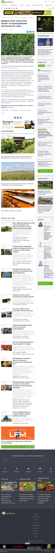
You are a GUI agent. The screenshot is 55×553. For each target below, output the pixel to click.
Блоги (21, 5)
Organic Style (24, 304)
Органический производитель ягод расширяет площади (23, 343)
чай (13, 319)
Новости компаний (16, 17)
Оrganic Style (9, 107)
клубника (23, 354)
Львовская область (25, 237)
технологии (27, 406)
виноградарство (18, 237)
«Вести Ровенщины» (12, 67)
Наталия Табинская (26, 240)
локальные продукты (16, 238)
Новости (8, 17)
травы (3, 113)
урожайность (19, 263)
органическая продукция (26, 263)
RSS (36, 536)
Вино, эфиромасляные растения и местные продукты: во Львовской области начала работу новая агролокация (24, 225)
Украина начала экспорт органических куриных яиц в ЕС (23, 296)
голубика (14, 263)
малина (14, 352)
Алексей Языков (15, 404)
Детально (28, 446)
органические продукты (26, 110)
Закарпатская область (18, 319)
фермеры (14, 290)
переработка (25, 319)
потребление (21, 406)
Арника (28, 399)
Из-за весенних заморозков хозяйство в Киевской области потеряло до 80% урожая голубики (23, 249)
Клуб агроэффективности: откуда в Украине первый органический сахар (22, 414)
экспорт (24, 399)
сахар (19, 376)
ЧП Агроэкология (15, 406)
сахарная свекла (24, 376)
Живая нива (15, 401)
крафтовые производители (17, 240)
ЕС (13, 304)
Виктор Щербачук (14, 110)
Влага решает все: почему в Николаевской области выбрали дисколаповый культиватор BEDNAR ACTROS (45, 209)
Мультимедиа (36, 525)
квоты (23, 377)
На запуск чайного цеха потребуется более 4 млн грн (23, 309)
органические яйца (17, 304)
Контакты (36, 533)
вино (13, 237)
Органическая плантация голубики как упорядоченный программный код (22, 271)
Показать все (44, 171)
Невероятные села (38, 5)
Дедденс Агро (5, 110)
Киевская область (29, 261)
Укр (46, 1)
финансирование (22, 404)
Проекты (28, 5)
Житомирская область (22, 287)
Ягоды (32, 354)
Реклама (35, 531)
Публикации (35, 517)
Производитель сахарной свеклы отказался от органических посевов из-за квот (22, 361)
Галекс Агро (20, 399)
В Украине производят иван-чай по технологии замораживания (22, 327)
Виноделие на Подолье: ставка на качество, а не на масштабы (44, 193)
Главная (3, 17)
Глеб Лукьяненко (29, 404)
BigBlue (14, 261)
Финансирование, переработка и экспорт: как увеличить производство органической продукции (24, 384)
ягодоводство (22, 261)
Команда (36, 528)
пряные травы (23, 238)
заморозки (18, 261)
